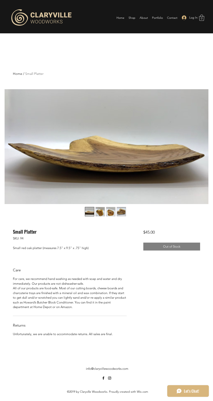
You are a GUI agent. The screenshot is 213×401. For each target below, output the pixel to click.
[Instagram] (110, 378)
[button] (201, 18)
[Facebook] (103, 378)
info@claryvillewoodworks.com (107, 369)
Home (17, 74)
